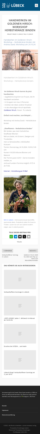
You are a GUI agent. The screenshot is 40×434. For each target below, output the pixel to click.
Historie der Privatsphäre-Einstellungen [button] (19, 430)
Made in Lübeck (17, 34)
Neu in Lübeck (28, 34)
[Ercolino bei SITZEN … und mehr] (20, 333)
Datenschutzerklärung (8, 415)
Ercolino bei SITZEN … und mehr (15, 346)
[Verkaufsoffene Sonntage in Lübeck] (20, 279)
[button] (11, 236)
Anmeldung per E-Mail (19, 171)
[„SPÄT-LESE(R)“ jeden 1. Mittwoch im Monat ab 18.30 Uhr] (20, 305)
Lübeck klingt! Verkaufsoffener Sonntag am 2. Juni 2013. (19, 373)
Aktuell (9, 34)
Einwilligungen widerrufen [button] (20, 432)
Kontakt (4, 406)
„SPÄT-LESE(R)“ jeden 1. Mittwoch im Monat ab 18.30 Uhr (19, 319)
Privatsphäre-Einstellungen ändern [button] (19, 428)
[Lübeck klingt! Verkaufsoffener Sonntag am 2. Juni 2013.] (20, 360)
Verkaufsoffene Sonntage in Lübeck (16, 292)
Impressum (5, 410)
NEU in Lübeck (8, 220)
